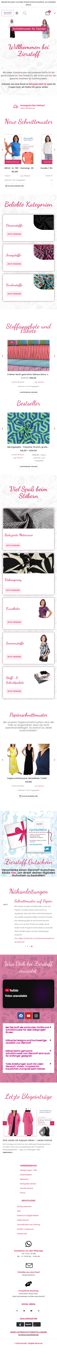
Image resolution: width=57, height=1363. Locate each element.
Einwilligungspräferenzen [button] (28, 1323)
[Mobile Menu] (18, 13)
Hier (21, 75)
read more (7, 1140)
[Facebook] (20, 1003)
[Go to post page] (28, 1111)
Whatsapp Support (30, 105)
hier (50, 75)
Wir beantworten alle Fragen (33, 108)
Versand (41, 176)
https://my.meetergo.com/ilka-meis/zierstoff (28, 1284)
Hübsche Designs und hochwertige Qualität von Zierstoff (26, 1029)
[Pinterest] (24, 1298)
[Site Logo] (7, 13)
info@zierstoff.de (37, 84)
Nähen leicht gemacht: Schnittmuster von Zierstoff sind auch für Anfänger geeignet (28, 1041)
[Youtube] (28, 1003)
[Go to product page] (28, 149)
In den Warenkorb (30, 186)
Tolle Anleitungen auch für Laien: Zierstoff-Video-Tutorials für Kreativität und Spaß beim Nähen (25, 1054)
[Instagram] (36, 1003)
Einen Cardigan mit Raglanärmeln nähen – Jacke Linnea (25, 1129)
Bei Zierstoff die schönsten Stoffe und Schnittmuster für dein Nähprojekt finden (27, 1018)
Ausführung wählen (28, 394)
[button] (25, 13)
